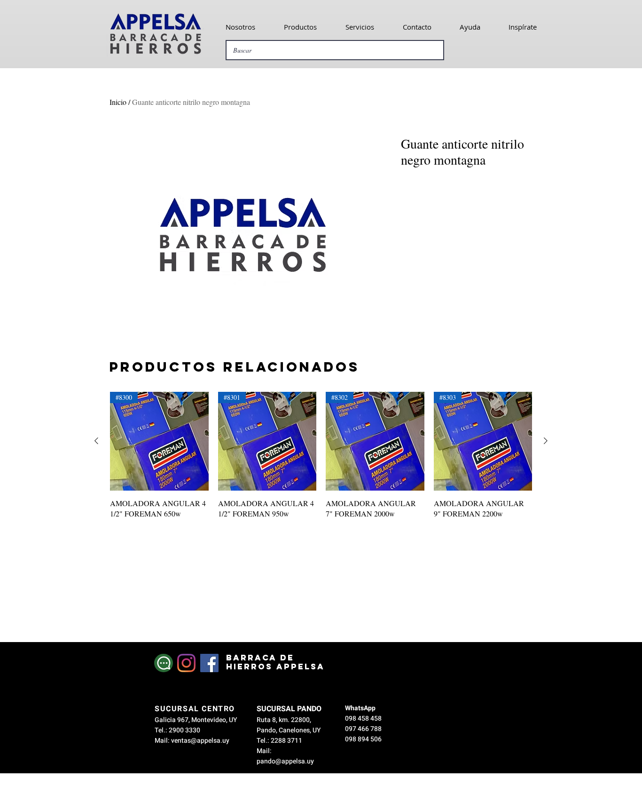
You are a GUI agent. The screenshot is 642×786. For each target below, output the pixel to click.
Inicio (118, 102)
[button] (240, 27)
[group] (321, 460)
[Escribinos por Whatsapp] (163, 663)
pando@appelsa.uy (285, 761)
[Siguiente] (545, 440)
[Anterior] (96, 440)
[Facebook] (209, 663)
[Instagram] (186, 663)
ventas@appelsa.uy (200, 741)
